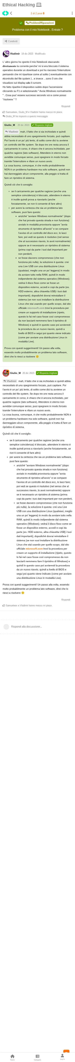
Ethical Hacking (19, 4)
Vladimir (13, 131)
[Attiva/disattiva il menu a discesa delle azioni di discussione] (72, 13)
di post (36, 13)
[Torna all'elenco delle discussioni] (6, 13)
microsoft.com (35, 308)
